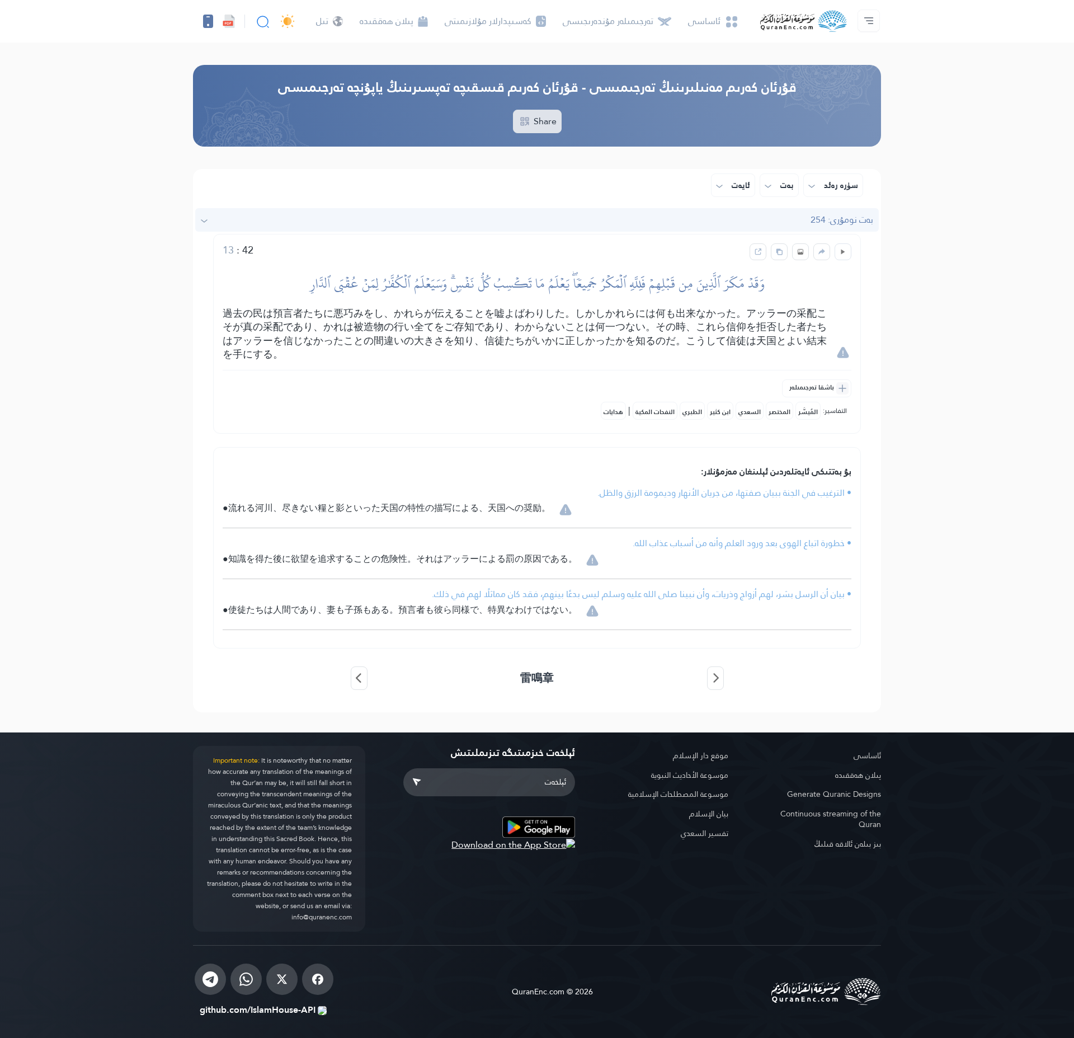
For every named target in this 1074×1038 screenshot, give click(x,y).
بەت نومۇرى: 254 (842, 220)
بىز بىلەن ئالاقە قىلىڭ (847, 844)
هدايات (613, 412)
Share (544, 121)
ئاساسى (867, 755)
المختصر (779, 412)
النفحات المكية (655, 412)
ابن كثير (720, 412)
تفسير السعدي (704, 833)
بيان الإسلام (708, 813)
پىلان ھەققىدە (858, 775)
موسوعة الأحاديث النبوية (689, 775)
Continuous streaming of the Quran (830, 819)
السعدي (749, 412)
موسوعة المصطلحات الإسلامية (678, 794)
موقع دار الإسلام (700, 755)
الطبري (692, 412)
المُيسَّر (808, 412)
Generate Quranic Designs (834, 794)
